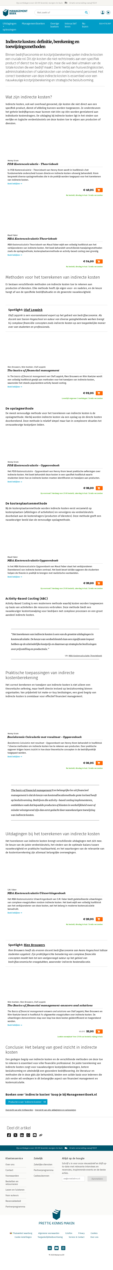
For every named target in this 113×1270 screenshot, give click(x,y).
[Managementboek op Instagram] (63, 1248)
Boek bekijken (14, 184)
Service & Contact (76, 1237)
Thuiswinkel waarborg (22, 1233)
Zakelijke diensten (43, 1164)
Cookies (94, 1233)
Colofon (68, 1233)
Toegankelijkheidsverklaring (50, 1237)
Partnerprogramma (15, 1206)
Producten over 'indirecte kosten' (25, 1102)
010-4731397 (105, 23)
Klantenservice (14, 1158)
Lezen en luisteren (15, 1189)
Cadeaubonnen (41, 1175)
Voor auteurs (12, 1195)
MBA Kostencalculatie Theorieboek (85, 655)
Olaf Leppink (33, 310)
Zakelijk (38, 1158)
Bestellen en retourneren (12, 1182)
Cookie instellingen (23, 1237)
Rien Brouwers (34, 945)
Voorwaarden (12, 1175)
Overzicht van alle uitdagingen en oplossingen (55, 1110)
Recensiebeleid (13, 1201)
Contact (9, 1170)
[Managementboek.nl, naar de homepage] (15, 15)
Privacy (81, 1233)
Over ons (10, 1164)
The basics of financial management (31, 790)
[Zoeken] (86, 12)
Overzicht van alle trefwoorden (19, 1110)
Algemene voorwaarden (48, 1233)
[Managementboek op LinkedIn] (50, 1248)
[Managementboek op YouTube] (56, 1248)
